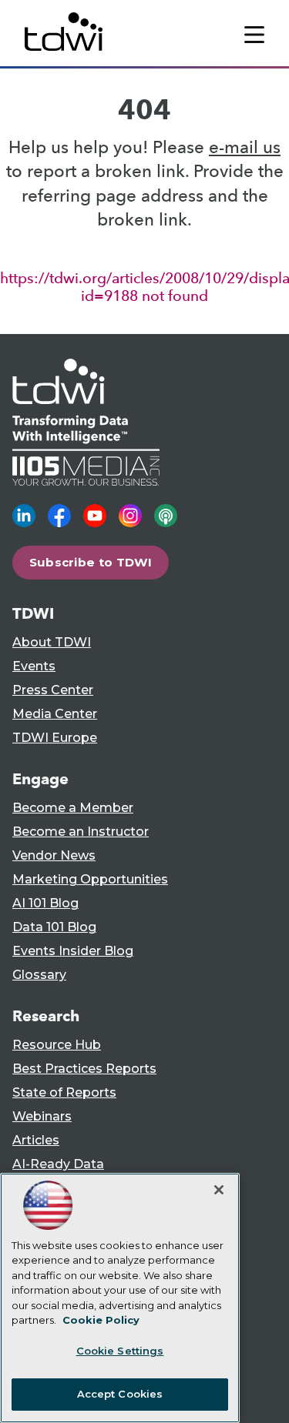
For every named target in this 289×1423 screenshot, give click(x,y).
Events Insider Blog (72, 951)
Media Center (54, 713)
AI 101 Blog (45, 903)
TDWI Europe (54, 737)
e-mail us (245, 147)
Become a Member (72, 807)
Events (33, 666)
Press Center (52, 690)
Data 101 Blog (54, 927)
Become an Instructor (80, 831)
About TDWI (51, 642)
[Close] (219, 1190)
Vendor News (54, 855)
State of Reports (64, 1092)
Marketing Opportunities (90, 879)
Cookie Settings (120, 1351)
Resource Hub (56, 1044)
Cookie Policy (100, 1320)
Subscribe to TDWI (91, 562)
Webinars (42, 1116)
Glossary (39, 974)
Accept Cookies (120, 1394)
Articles (35, 1140)
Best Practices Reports (84, 1068)
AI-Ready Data (58, 1164)
